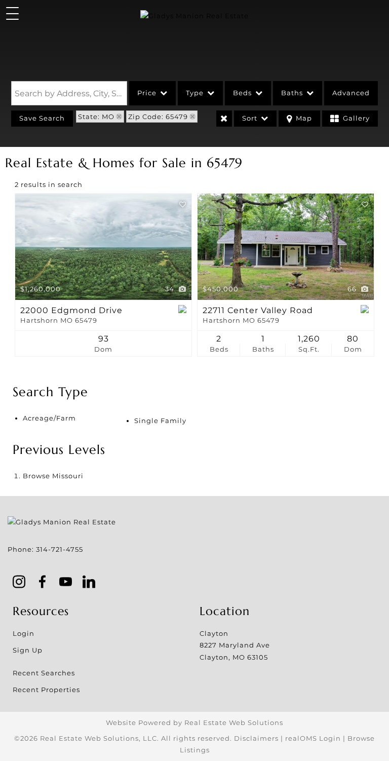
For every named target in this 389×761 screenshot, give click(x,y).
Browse (53, 476)
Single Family (160, 420)
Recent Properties (46, 690)
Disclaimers (256, 738)
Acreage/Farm (49, 418)
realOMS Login (313, 738)
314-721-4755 (59, 549)
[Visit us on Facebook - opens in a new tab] (42, 582)
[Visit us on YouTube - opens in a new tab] (65, 582)
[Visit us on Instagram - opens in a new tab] (19, 582)
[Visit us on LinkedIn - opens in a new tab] (89, 582)
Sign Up (28, 650)
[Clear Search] (224, 118)
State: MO (96, 116)
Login (23, 633)
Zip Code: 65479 (158, 116)
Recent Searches (44, 673)
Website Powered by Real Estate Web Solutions (194, 722)
